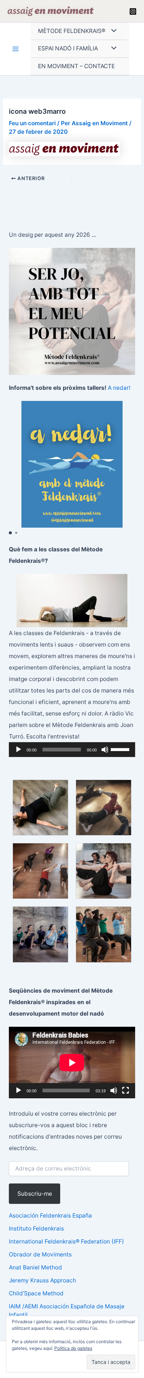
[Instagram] (133, 11)
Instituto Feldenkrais (36, 1228)
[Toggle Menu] (112, 31)
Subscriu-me (34, 1193)
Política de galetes (73, 1348)
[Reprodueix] (18, 749)
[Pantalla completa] (125, 1090)
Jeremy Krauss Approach (42, 1280)
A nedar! (119, 387)
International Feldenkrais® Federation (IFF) (66, 1241)
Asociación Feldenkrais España (50, 1215)
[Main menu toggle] (15, 49)
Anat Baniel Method (35, 1267)
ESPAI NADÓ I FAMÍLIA (68, 48)
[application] (72, 749)
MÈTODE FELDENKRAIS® (71, 30)
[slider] (121, 749)
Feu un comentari (32, 123)
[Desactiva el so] (105, 749)
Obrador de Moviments (40, 1254)
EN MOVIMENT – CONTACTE (76, 66)
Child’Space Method (36, 1293)
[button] (10, 532)
